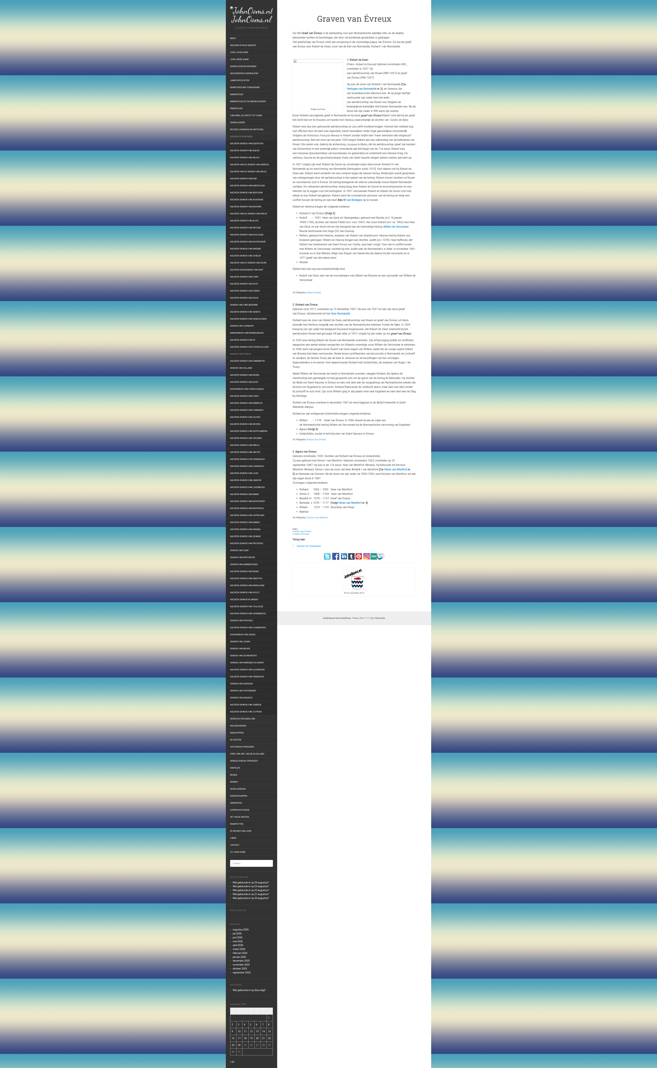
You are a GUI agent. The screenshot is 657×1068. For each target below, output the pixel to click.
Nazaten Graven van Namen (245, 522)
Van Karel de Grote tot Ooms (246, 115)
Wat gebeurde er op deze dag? (249, 990)
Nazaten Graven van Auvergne (246, 199)
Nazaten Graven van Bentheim (246, 192)
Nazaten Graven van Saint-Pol (246, 578)
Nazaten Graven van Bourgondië (248, 242)
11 (245, 1031)
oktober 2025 (240, 968)
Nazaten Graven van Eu (242, 340)
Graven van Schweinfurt (243, 655)
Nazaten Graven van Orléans (246, 438)
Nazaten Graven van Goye (244, 284)
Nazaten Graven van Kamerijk (246, 403)
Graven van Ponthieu (241, 620)
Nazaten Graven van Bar (243, 178)
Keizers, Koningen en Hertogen (246, 129)
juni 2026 (237, 937)
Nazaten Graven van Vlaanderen (248, 627)
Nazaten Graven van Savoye (245, 452)
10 (239, 1031)
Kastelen (235, 768)
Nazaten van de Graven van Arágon (249, 164)
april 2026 (238, 945)
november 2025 (241, 964)
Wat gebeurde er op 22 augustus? (251, 890)
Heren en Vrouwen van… (243, 719)
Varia (233, 838)
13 (257, 1031)
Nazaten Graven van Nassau (245, 529)
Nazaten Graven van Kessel (245, 375)
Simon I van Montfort (317, 517)
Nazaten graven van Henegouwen (248, 319)
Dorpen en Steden (239, 810)
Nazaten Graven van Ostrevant (247, 515)
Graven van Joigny (240, 641)
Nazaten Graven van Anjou (245, 157)
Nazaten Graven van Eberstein (246, 143)
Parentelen (236, 108)
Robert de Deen (314, 292)
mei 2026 (238, 941)
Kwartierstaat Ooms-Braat (245, 87)
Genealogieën (237, 122)
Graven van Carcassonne (244, 305)
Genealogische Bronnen (243, 66)
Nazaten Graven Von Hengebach (247, 459)
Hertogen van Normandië (361, 88)
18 (245, 1038)
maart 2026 (239, 949)
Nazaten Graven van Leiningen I (247, 410)
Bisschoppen (237, 733)
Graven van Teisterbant (243, 691)
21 (263, 1038)
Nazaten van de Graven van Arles (248, 171)
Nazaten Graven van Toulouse (246, 606)
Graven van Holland (241, 368)
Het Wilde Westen (239, 817)
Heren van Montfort (395, 469)
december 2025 (241, 960)
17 (239, 1038)
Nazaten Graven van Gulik (244, 298)
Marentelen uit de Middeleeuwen (248, 101)
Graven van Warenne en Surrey (247, 662)
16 (233, 1038)
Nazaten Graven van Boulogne (246, 235)
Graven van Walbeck (241, 698)
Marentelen (236, 94)
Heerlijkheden (238, 789)
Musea (233, 775)
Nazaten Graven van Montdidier (247, 501)
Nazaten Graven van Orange (245, 536)
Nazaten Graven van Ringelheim (247, 585)
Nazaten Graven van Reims (244, 571)
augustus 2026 (241, 929)
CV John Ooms (237, 852)
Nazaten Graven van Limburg (245, 480)
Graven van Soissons (241, 684)
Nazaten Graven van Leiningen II (247, 466)
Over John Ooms (239, 52)
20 (257, 1038)
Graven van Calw (239, 550)
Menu (233, 38)
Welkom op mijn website (243, 45)
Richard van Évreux (316, 439)
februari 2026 (240, 953)
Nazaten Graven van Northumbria (248, 431)
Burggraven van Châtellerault (247, 389)
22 (269, 1038)
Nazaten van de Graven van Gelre (248, 263)
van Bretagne (354, 200)
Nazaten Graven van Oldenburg (247, 669)
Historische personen (242, 747)
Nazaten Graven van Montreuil (247, 508)
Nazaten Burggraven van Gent (246, 270)
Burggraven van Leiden (242, 634)
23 (233, 1045)
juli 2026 (237, 933)
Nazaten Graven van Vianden (245, 705)
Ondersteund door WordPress (337, 618)
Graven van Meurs (240, 648)
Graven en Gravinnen (241, 136)
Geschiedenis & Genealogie (244, 73)
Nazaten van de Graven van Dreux (248, 214)
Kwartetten (236, 824)
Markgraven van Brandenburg (247, 333)
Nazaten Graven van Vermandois (248, 613)
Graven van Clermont (242, 326)
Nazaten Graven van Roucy (245, 592)
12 (251, 1031)
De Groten (235, 740)
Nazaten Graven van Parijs (244, 445)
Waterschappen (238, 796)
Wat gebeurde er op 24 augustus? (251, 882)
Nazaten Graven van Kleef (244, 382)
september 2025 (242, 972)
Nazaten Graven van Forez (244, 396)
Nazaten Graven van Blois (244, 221)
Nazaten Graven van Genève (245, 312)
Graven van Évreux (240, 354)
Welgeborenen (238, 726)
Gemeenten (236, 803)
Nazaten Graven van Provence (246, 543)
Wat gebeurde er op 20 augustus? (251, 898)
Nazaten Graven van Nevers (245, 424)
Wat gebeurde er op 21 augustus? (251, 894)
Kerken (234, 782)
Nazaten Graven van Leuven (245, 417)
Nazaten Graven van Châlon (245, 256)
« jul (232, 1061)
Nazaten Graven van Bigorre (245, 206)
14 (263, 1031)
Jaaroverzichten (239, 80)
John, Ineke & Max (239, 59)
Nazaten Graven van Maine (244, 494)
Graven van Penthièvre (243, 557)
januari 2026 (239, 957)
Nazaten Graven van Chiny (244, 277)
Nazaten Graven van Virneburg (247, 676)
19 (251, 1038)
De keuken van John (240, 831)
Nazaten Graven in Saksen (244, 599)
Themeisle (380, 618)
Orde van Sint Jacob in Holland (247, 754)
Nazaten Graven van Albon (244, 150)
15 (269, 1031)
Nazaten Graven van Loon (244, 473)
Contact (235, 845)
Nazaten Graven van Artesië (245, 228)
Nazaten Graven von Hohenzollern (249, 347)
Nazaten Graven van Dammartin (247, 361)
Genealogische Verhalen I (244, 761)
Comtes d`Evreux (301, 533)
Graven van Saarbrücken (244, 564)
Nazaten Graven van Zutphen (246, 712)
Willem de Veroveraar (395, 226)
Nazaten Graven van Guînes (245, 291)
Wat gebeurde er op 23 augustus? (251, 886)
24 (239, 1045)
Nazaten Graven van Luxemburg (247, 487)
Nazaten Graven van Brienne (245, 249)
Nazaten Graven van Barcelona (247, 185)
